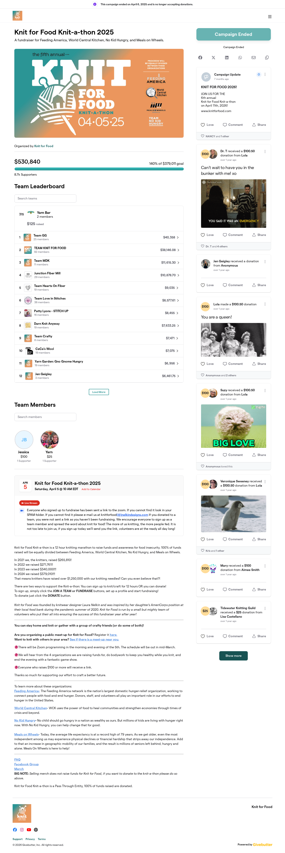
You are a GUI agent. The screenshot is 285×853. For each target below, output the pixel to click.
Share (261, 124)
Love (210, 124)
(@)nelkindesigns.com (132, 514)
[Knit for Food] (17, 16)
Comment (235, 124)
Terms (42, 839)
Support (17, 839)
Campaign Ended (233, 34)
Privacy (30, 839)
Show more (233, 655)
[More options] (265, 74)
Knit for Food (43, 146)
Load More (98, 392)
